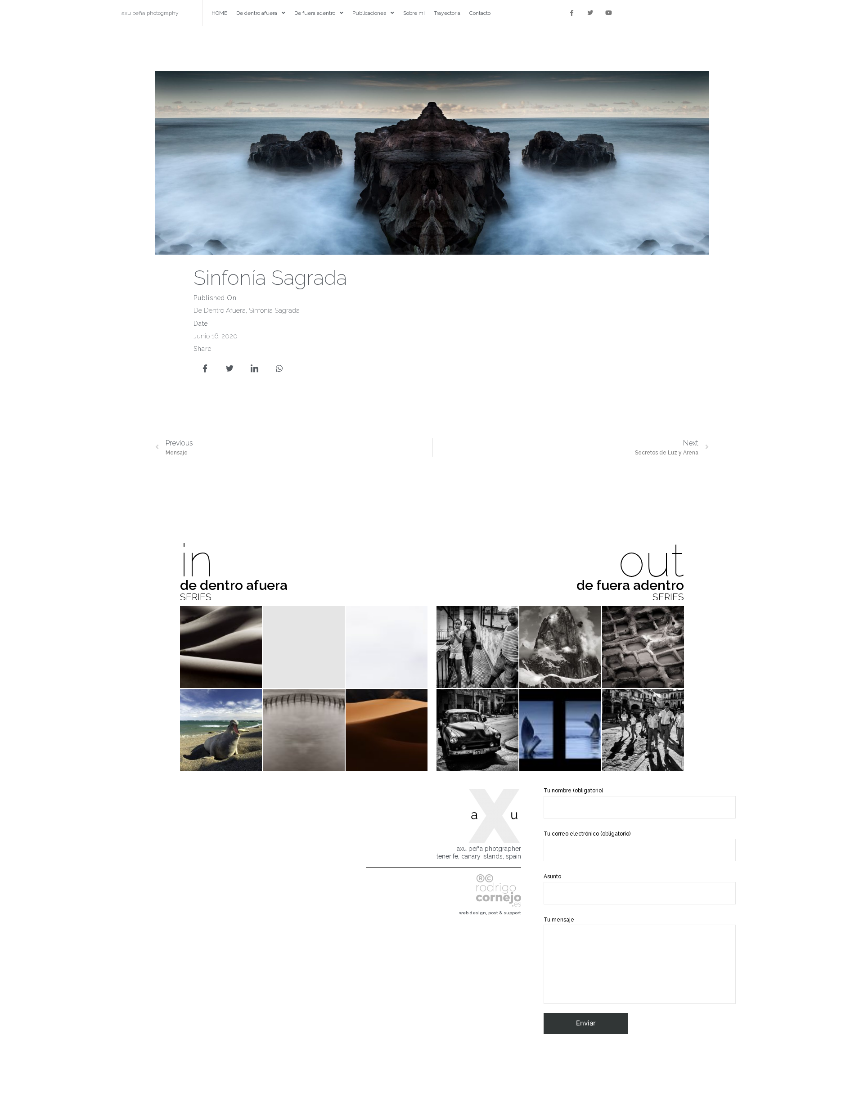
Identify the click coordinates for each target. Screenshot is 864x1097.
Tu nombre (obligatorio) (573, 790)
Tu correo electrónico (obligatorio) (587, 834)
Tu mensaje (559, 920)
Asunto (552, 876)
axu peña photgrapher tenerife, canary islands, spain (478, 852)
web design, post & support (490, 912)
